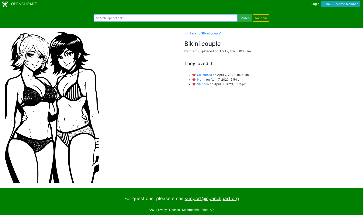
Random (261, 18)
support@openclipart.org (212, 198)
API (212, 210)
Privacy (161, 210)
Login (315, 4)
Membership (191, 210)
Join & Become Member (341, 4)
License (174, 210)
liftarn (193, 51)
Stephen (203, 84)
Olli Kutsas (205, 75)
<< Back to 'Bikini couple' (202, 33)
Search (245, 18)
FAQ (151, 210)
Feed (205, 210)
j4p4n (201, 79)
